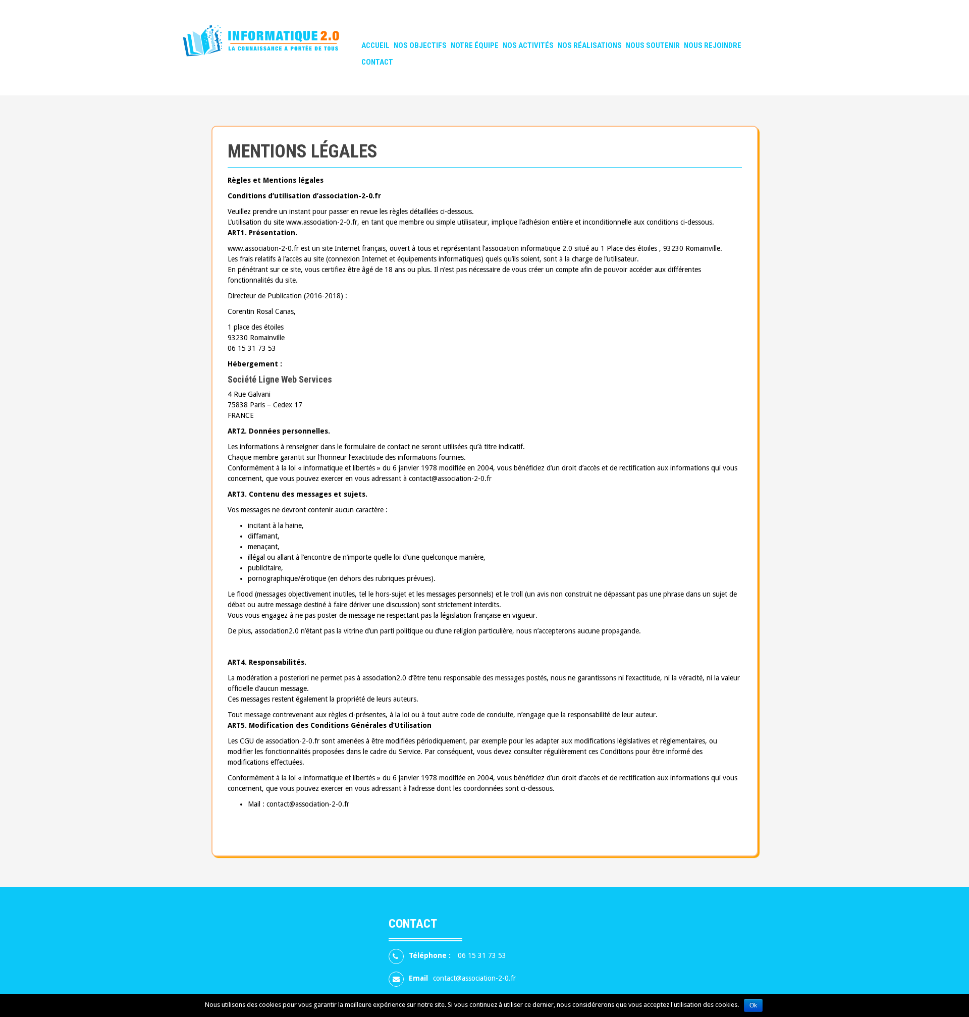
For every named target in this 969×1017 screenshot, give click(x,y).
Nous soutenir (653, 45)
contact (377, 62)
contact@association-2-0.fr (474, 978)
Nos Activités (528, 45)
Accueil (375, 45)
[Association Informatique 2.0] (276, 47)
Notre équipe (475, 45)
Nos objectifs (420, 45)
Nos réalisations (590, 45)
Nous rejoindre (712, 45)
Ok (753, 1005)
